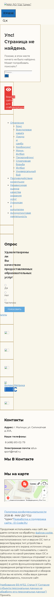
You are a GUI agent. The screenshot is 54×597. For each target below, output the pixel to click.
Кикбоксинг (23, 147)
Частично (6, 302)
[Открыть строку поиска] (5, 21)
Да (6, 288)
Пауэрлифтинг (25, 157)
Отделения (17, 122)
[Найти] (6, 75)
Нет (6, 295)
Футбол (20, 168)
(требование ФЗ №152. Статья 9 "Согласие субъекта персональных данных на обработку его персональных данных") (25, 588)
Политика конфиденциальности (25, 511)
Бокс (19, 126)
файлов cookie (44, 532)
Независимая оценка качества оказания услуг (18, 192)
